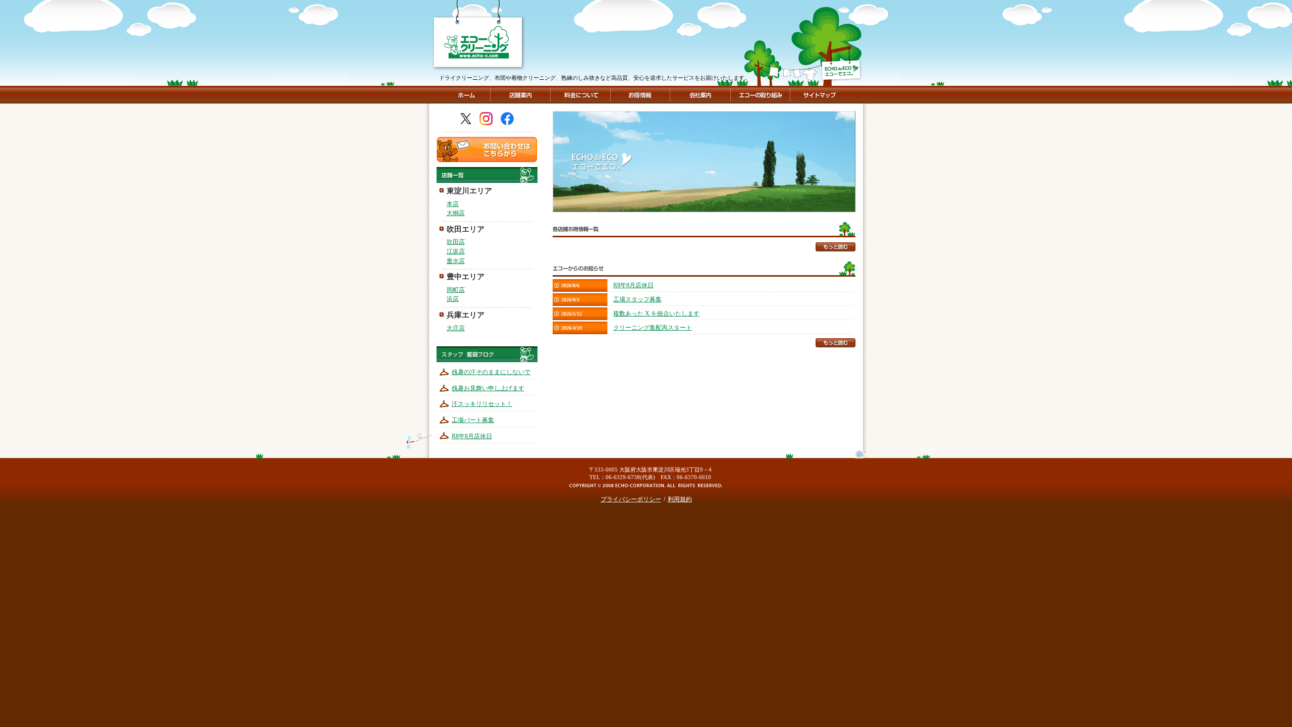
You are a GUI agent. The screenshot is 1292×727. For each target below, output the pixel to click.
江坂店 (456, 251)
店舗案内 (520, 94)
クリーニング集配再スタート (652, 327)
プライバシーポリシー (631, 499)
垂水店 (456, 261)
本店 (453, 203)
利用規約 (680, 499)
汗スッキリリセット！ (482, 403)
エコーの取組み (759, 94)
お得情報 (640, 94)
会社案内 (699, 94)
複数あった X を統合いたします (656, 313)
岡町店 (456, 289)
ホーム (466, 94)
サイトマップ (818, 94)
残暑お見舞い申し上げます (488, 388)
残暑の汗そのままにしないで (491, 372)
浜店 (453, 298)
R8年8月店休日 (472, 436)
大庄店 (456, 328)
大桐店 (456, 213)
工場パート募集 (473, 420)
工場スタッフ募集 (637, 299)
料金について (581, 94)
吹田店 (456, 241)
